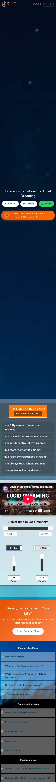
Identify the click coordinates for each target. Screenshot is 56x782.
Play (14, 548)
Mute (44, 548)
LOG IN (36, 4)
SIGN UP (48, 4)
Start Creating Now (28, 631)
